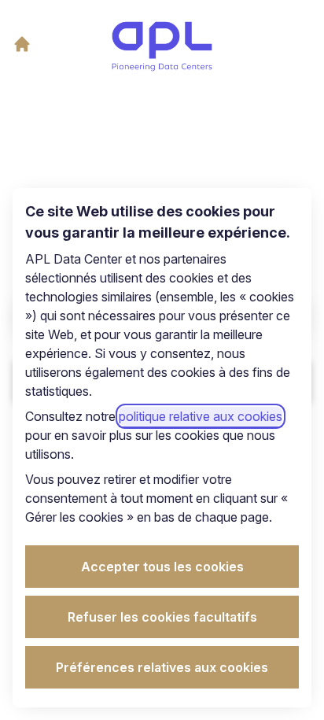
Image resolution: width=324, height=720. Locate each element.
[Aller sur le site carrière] (22, 44)
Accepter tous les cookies (162, 566)
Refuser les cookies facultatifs (162, 617)
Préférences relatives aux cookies (162, 667)
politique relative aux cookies (200, 416)
